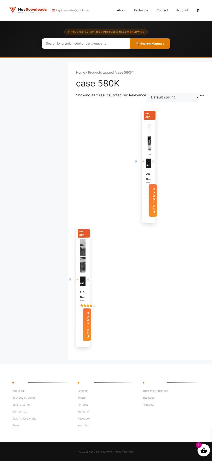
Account (182, 10)
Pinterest (83, 404)
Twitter (82, 397)
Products (148, 404)
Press (16, 425)
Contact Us (19, 411)
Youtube (83, 425)
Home (80, 72)
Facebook (84, 418)
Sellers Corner (21, 404)
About (121, 10)
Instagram (84, 411)
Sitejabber (149, 397)
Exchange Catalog (24, 397)
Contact (162, 10)
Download (154, 200)
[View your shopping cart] (198, 10)
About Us (18, 390)
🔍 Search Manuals (150, 43)
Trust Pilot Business (155, 390)
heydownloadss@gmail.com (72, 10)
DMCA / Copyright (24, 418)
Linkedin (83, 390)
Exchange (141, 10)
